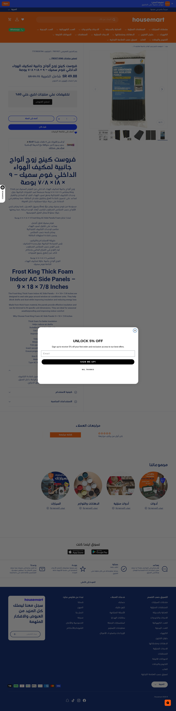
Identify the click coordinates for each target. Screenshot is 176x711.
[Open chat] (168, 703)
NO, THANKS (88, 369)
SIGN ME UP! (88, 362)
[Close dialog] (135, 330)
